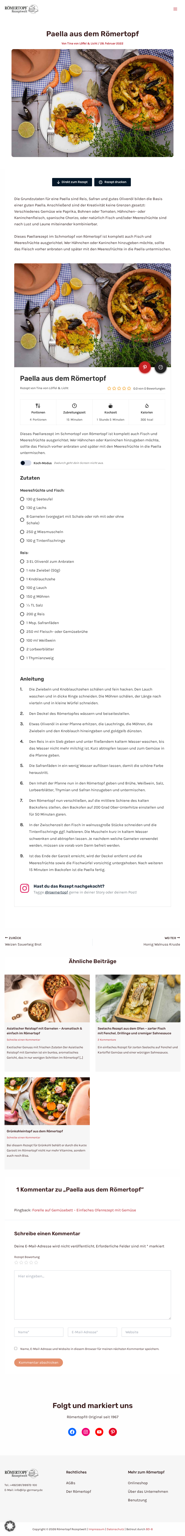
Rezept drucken (115, 182)
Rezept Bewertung (27, 1257)
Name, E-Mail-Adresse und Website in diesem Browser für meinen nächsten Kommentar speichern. (89, 1349)
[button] (10, 1526)
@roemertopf (56, 892)
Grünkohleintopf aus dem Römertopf (35, 1131)
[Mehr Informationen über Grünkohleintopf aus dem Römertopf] (47, 1100)
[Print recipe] (160, 367)
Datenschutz (115, 1529)
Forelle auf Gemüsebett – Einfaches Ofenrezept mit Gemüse (84, 1210)
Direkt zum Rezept (75, 182)
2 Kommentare (107, 1039)
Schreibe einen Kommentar (23, 1039)
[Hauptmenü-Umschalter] (175, 9)
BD (148, 1529)
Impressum (96, 1529)
